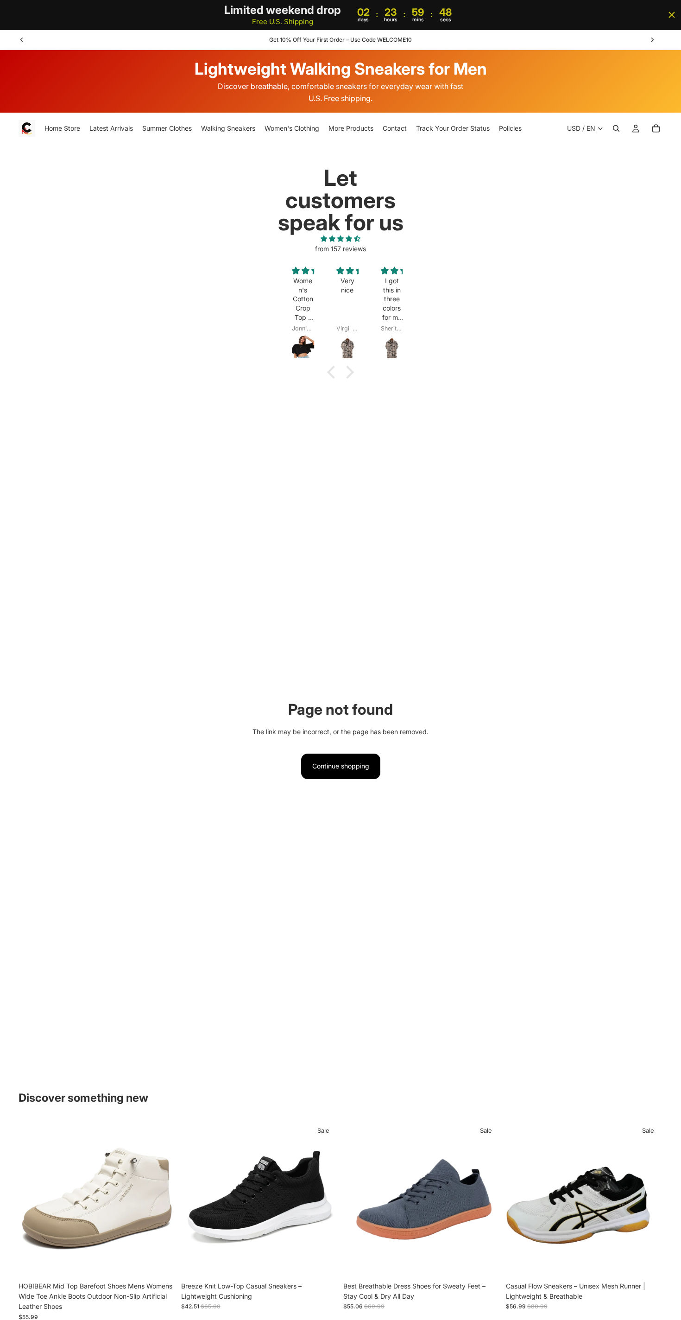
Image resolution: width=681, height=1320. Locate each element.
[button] (333, 371)
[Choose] (161, 1263)
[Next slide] (652, 40)
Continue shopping (340, 766)
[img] (340, 239)
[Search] (616, 129)
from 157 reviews (340, 249)
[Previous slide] (22, 40)
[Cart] (656, 129)
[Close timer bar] (671, 15)
